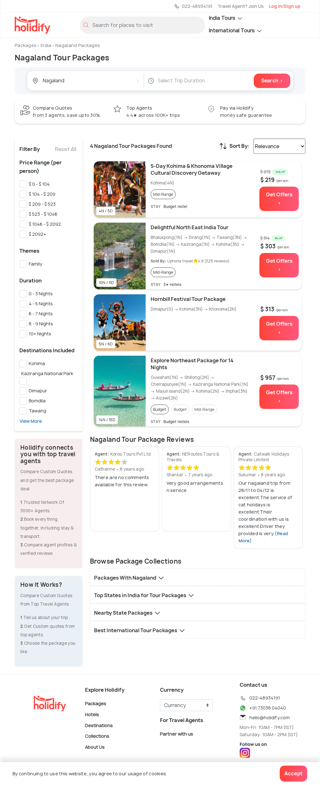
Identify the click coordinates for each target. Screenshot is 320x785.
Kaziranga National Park (46, 373)
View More (31, 421)
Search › (272, 80)
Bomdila (36, 401)
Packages (26, 45)
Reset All (65, 149)
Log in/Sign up (284, 6)
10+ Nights (39, 334)
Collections (97, 736)
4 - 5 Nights (40, 304)
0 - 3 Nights (40, 294)
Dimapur (37, 391)
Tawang (36, 411)
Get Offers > (279, 198)
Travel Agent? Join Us (241, 6)
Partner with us (176, 734)
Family (34, 264)
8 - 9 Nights (40, 324)
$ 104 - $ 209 (41, 194)
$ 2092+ (36, 234)
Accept (293, 773)
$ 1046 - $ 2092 (44, 224)
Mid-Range (163, 194)
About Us (95, 747)
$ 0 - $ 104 (38, 184)
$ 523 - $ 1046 (42, 214)
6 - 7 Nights (40, 314)
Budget (159, 409)
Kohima (36, 363)
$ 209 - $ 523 (41, 204)
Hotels (92, 714)
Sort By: (239, 145)
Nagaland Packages (77, 45)
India (46, 45)
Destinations (99, 725)
